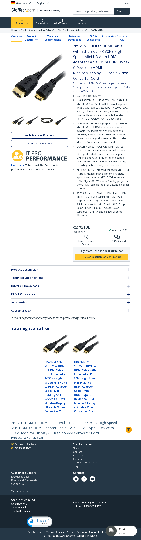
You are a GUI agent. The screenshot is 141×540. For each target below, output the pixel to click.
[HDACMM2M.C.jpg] (61, 120)
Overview (16, 36)
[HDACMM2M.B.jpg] (32, 120)
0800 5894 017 (92, 506)
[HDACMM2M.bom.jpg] (46, 120)
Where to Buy (23, 447)
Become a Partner (25, 444)
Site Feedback (36, 532)
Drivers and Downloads (24, 480)
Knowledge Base (20, 476)
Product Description (31, 38)
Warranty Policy (19, 491)
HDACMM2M (96, 30)
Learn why (17, 165)
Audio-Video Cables (42, 30)
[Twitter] (76, 479)
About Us (78, 455)
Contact (77, 451)
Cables (24, 30)
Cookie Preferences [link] (101, 532)
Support (40, 23)
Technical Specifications (53, 38)
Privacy (60, 532)
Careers (77, 459)
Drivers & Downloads (74, 38)
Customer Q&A (122, 38)
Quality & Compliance (85, 462)
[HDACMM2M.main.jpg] (18, 120)
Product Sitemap (77, 532)
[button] (39, 522)
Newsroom (79, 448)
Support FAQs (19, 483)
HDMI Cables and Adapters (71, 30)
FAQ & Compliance (93, 38)
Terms (50, 532)
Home (14, 30)
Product (20, 23)
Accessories (109, 36)
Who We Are (61, 23)
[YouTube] (92, 479)
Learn (80, 23)
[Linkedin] (84, 479)
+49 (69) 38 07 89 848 (94, 502)
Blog (75, 466)
